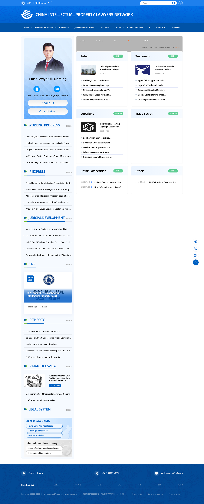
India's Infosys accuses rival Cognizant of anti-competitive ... (109, 182)
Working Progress (44, 27)
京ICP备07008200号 (91, 494)
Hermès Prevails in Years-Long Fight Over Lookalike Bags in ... (109, 187)
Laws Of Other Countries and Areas (44, 448)
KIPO (160, 485)
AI (149, 27)
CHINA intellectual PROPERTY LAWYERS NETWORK (84, 14)
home (144, 47)
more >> (118, 56)
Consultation (47, 111)
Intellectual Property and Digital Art (41, 344)
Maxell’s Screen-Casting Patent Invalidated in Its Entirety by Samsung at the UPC (49, 229)
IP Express (64, 27)
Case (118, 27)
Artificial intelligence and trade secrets (43, 357)
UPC (99, 485)
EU (115, 40)
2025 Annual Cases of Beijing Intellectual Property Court (49, 189)
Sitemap (176, 27)
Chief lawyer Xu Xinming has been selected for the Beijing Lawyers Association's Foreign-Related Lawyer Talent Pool (49, 136)
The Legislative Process (39, 430)
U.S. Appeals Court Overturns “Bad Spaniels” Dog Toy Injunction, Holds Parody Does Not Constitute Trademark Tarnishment (49, 235)
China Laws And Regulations (41, 425)
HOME (26, 27)
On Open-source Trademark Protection (43, 331)
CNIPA (56, 485)
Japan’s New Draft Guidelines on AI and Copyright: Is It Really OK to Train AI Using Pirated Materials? (49, 337)
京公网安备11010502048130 (112, 494)
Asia (130, 40)
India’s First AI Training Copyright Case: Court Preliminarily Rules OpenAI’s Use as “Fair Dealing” (49, 242)
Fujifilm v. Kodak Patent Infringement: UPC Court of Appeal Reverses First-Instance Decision (49, 255)
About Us (48, 103)
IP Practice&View (135, 27)
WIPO (180, 485)
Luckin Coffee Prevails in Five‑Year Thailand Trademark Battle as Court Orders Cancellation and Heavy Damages (49, 248)
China (82, 40)
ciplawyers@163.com (57, 95)
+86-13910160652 (37, 3)
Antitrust (161, 27)
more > (69, 126)
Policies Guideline (36, 435)
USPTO (78, 485)
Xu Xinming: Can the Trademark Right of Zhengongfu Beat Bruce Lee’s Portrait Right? (49, 156)
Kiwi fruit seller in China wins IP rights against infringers (163, 182)
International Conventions (40, 453)
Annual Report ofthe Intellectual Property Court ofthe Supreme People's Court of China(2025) (49, 183)
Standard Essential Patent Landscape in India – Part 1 (49, 350)
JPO (139, 485)
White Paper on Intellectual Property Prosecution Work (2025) (49, 195)
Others (146, 40)
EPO (119, 485)
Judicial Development (85, 27)
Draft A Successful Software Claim (41, 400)
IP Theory (106, 27)
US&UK (99, 40)
